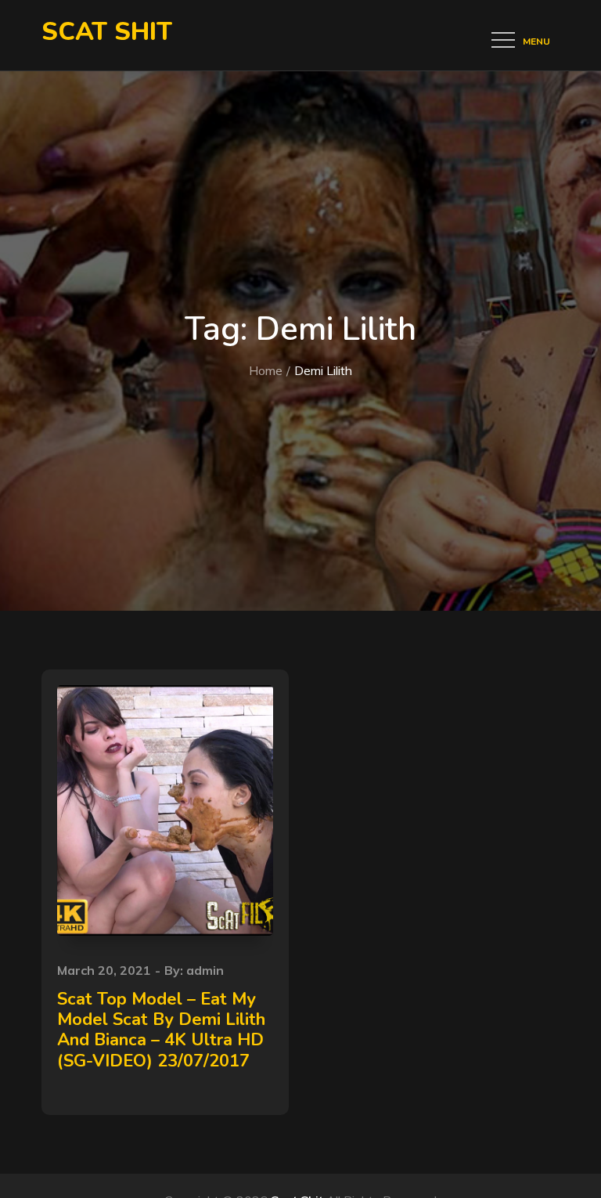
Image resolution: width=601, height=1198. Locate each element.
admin (205, 970)
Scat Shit (106, 32)
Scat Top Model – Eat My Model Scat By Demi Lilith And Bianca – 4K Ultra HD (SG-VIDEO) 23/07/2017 (161, 1030)
